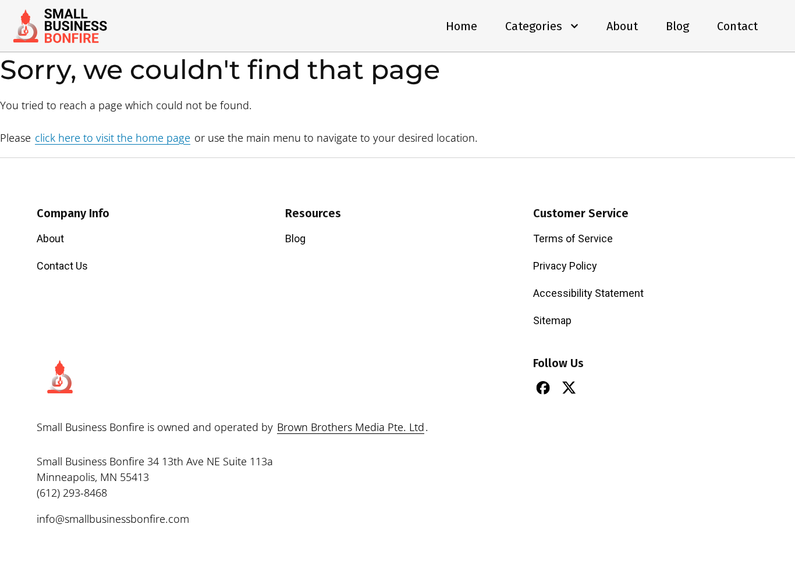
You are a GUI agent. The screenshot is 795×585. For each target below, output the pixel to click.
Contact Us (62, 266)
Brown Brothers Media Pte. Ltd (350, 427)
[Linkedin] (595, 387)
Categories (533, 26)
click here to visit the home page (112, 138)
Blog (677, 26)
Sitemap (552, 320)
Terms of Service (573, 238)
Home (461, 26)
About (622, 26)
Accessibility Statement (588, 293)
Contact (737, 26)
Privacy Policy (565, 266)
